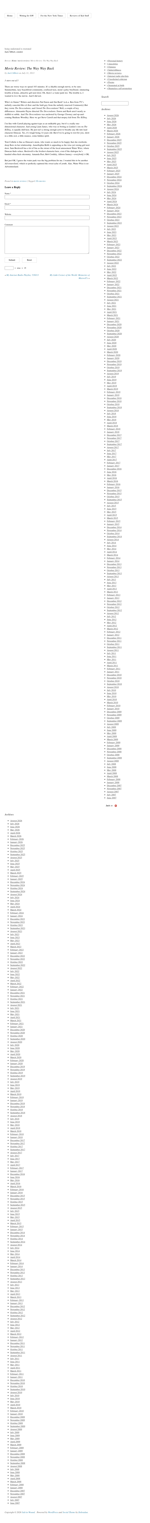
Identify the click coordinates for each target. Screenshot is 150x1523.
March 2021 (112, 315)
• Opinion (111, 66)
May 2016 (111, 474)
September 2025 (114, 149)
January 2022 (113, 284)
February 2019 (113, 391)
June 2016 (111, 471)
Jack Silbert (12, 72)
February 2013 (113, 594)
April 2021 (112, 311)
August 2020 (113, 336)
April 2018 (112, 422)
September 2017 (114, 444)
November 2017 (114, 438)
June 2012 (111, 619)
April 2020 (112, 348)
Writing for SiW (26, 15)
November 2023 (114, 216)
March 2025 (112, 167)
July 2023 (111, 228)
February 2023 (113, 244)
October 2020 (113, 330)
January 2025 (113, 173)
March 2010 (112, 702)
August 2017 (113, 447)
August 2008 (113, 760)
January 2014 (113, 560)
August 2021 (113, 299)
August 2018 (113, 410)
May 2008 (111, 770)
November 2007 (114, 788)
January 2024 (113, 210)
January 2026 (113, 136)
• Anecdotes (112, 63)
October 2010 (113, 680)
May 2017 (111, 456)
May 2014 (111, 548)
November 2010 (114, 677)
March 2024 (112, 204)
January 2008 (113, 782)
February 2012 (113, 631)
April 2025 (112, 164)
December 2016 (114, 468)
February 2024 (113, 207)
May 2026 (111, 124)
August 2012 (113, 613)
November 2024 (114, 179)
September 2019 (114, 370)
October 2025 (113, 145)
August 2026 (113, 115)
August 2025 (113, 152)
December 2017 (114, 434)
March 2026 (112, 130)
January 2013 (113, 597)
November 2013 (114, 567)
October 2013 (113, 570)
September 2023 (114, 222)
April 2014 (112, 551)
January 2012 (113, 634)
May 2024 (111, 198)
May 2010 (111, 696)
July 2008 (111, 763)
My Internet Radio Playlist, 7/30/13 (22, 274)
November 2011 (114, 640)
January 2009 (113, 745)
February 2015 (113, 521)
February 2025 (113, 170)
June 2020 (111, 342)
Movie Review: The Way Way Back (29, 68)
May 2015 (111, 511)
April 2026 (112, 127)
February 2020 (113, 355)
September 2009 (114, 720)
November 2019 (114, 364)
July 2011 (111, 653)
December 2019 (114, 361)
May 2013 (111, 585)
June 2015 (111, 508)
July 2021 (111, 302)
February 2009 (113, 742)
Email (8, 203)
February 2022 (113, 281)
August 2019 (113, 373)
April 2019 (112, 385)
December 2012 (114, 600)
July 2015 (111, 505)
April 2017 (112, 459)
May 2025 (111, 161)
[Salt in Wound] (34, 36)
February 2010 (113, 705)
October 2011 (113, 643)
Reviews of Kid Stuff (79, 15)
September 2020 (114, 333)
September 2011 (114, 647)
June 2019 (111, 379)
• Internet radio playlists (118, 76)
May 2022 (111, 272)
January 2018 (113, 431)
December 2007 (114, 785)
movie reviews (23, 60)
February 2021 (113, 318)
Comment (9, 224)
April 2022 (112, 275)
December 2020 (114, 324)
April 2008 (112, 773)
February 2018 (113, 428)
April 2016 (112, 477)
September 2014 (114, 536)
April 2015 (112, 514)
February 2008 (113, 779)
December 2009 (114, 711)
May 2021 (111, 308)
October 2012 (113, 607)
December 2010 (114, 674)
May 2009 (111, 733)
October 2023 (113, 219)
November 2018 (114, 401)
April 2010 (112, 699)
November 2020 (114, 327)
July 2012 (111, 616)
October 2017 (113, 441)
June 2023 (111, 232)
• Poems (110, 82)
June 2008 (111, 766)
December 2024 (114, 176)
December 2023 (114, 213)
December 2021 (114, 287)
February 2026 (113, 133)
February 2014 (113, 557)
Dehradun (83, 1512)
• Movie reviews (114, 72)
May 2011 (111, 659)
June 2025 (111, 158)
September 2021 (114, 296)
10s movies (40, 180)
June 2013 (111, 582)
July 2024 (111, 192)
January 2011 (113, 671)
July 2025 (111, 155)
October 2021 (113, 293)
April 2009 (112, 736)
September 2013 (114, 573)
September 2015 (114, 499)
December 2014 (114, 527)
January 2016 (113, 487)
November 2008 (114, 751)
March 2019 (112, 388)
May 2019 (111, 382)
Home (10, 15)
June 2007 (111, 797)
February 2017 (113, 462)
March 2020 (112, 351)
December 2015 (114, 490)
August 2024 (113, 189)
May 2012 (111, 622)
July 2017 (111, 450)
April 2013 (112, 588)
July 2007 (111, 794)
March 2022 (112, 278)
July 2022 (111, 265)
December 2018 (114, 398)
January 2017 (113, 465)
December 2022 (114, 250)
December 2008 (114, 748)
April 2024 (112, 201)
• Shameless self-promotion (119, 88)
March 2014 (112, 554)
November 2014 (114, 530)
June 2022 (111, 268)
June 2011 (111, 656)
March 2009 (112, 739)
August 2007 (113, 791)
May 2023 (111, 235)
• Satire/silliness (114, 69)
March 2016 (112, 481)
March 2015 (112, 517)
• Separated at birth (115, 85)
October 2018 (113, 404)
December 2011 (114, 637)
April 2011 (112, 662)
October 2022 (113, 256)
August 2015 (113, 502)
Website (8, 214)
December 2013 (114, 564)
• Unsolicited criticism (117, 79)
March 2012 (112, 628)
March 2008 (112, 776)
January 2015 (113, 524)
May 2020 (111, 345)
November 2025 (114, 142)
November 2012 (114, 604)
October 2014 (113, 533)
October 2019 (113, 367)
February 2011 (113, 668)
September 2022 (114, 259)
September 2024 (114, 185)
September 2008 (114, 757)
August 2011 (113, 650)
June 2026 (111, 121)
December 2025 (114, 139)
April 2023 (112, 238)
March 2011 (112, 665)
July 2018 (111, 413)
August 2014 (113, 539)
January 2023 (113, 247)
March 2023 (112, 241)
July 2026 (111, 118)
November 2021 (114, 290)
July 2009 (111, 726)
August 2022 (113, 262)
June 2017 (111, 453)
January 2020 (113, 358)
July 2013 (111, 579)
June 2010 (111, 693)
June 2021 (111, 305)
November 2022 (114, 253)
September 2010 (114, 683)
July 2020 (111, 339)
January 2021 (113, 321)
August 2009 (113, 723)
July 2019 (111, 376)
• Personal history (115, 60)
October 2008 (113, 754)
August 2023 (113, 225)
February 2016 (113, 484)
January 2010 (113, 708)
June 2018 (111, 416)
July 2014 (111, 542)
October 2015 (113, 496)
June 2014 (111, 545)
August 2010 (113, 687)
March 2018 (112, 425)
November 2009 (114, 714)
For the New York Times (52, 15)
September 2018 (114, 407)
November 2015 (114, 493)
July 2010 (111, 690)
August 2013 (113, 576)
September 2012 (114, 610)
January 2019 (113, 394)
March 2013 (112, 591)
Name (8, 193)
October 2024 (113, 182)
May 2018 (111, 419)
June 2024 (111, 195)
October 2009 (113, 717)
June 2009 (111, 730)
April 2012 (112, 625)
